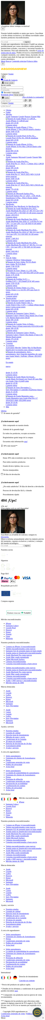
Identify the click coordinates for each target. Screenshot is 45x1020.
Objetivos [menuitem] (16, 260)
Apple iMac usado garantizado (17, 657)
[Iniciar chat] (3, 77)
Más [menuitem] (38, 117)
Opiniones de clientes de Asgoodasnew (20, 758)
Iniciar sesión (18, 95)
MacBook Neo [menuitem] (11, 206)
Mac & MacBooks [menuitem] (34, 348)
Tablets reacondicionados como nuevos (20, 649)
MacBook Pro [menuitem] (33, 206)
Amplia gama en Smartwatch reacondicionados (23, 653)
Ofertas (3, 411)
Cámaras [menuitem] (9, 260)
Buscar (8, 61)
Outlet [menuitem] (8, 112)
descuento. (5, 537)
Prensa (8, 760)
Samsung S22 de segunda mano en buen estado (24, 651)
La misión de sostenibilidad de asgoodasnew (22, 773)
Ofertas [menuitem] (8, 110)
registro (27, 42)
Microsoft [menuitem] (22, 157)
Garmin (9, 714)
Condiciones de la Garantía (16, 739)
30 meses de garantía (13, 741)
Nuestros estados (12, 731)
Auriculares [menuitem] (10, 348)
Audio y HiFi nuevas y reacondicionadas (21, 681)
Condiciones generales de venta (18, 762)
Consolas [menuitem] (9, 343)
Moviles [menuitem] (18, 348)
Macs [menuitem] (8, 256)
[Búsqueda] (25, 100)
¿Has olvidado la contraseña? (33, 97)
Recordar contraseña (11, 93)
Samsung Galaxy (12, 626)
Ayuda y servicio (12, 748)
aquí (25, 442)
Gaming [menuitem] (37, 350)
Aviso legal (10, 767)
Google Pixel (11, 628)
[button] (14, 72)
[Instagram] (3, 568)
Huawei (9, 630)
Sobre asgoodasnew (13, 756)
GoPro (8, 695)
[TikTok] (14, 568)
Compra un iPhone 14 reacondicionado (20, 647)
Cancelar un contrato (27, 981)
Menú (3, 61)
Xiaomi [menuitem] (34, 117)
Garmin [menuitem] (27, 301)
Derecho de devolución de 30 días (19, 744)
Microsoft (9, 701)
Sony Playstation (12, 706)
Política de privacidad (14, 764)
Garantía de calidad (13, 733)
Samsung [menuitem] (14, 117)
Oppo (8, 636)
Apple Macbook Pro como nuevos (19, 655)
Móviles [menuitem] (9, 114)
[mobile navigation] (3, 63)
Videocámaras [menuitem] (26, 260)
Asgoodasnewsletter (13, 746)
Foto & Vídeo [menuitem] (11, 258)
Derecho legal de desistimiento (17, 735)
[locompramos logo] (1, 607)
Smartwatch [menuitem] (10, 350)
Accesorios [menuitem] (10, 345)
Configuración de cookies (15, 786)
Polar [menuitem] (33, 301)
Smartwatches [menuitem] (11, 298)
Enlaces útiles (32, 61)
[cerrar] (3, 28)
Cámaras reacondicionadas (16, 662)
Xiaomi (8, 634)
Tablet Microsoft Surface (15, 659)
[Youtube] (8, 565)
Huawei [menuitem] (27, 117)
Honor (8, 632)
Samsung (9, 704)
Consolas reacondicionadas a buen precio (21, 664)
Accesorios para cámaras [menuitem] (24, 350)
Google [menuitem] (21, 117)
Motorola (9, 638)
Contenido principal (19, 61)
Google (8, 693)
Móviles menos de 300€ (15, 683)
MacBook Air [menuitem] (23, 206)
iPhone (8, 624)
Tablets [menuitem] (8, 155)
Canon (8, 712)
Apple (8, 691)
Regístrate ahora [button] (7, 95)
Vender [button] (11, 74)
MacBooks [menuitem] (10, 204)
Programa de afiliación (14, 779)
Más (7, 407)
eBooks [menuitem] (9, 159)
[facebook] (3, 565)
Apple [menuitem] (8, 117)
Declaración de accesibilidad (16, 784)
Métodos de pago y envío (15, 737)
